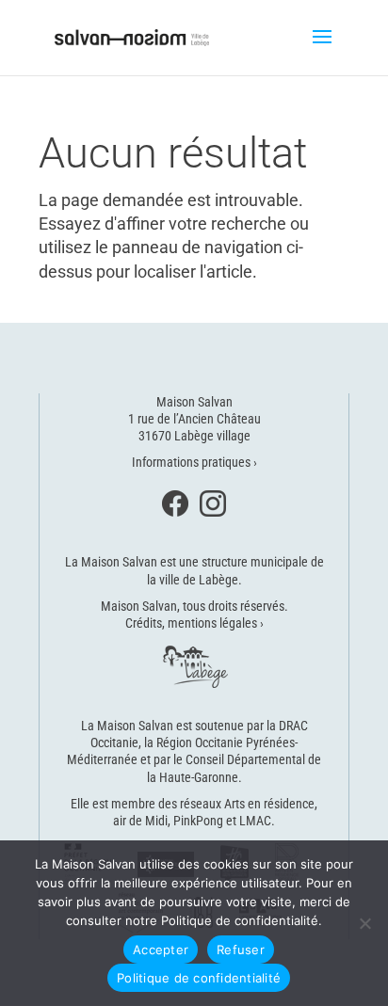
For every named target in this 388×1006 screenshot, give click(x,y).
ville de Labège (198, 579)
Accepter (160, 949)
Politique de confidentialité (199, 977)
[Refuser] (364, 923)
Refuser (241, 949)
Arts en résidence (269, 803)
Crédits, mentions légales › (194, 623)
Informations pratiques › (194, 462)
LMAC (255, 820)
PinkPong (198, 820)
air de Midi (140, 820)
